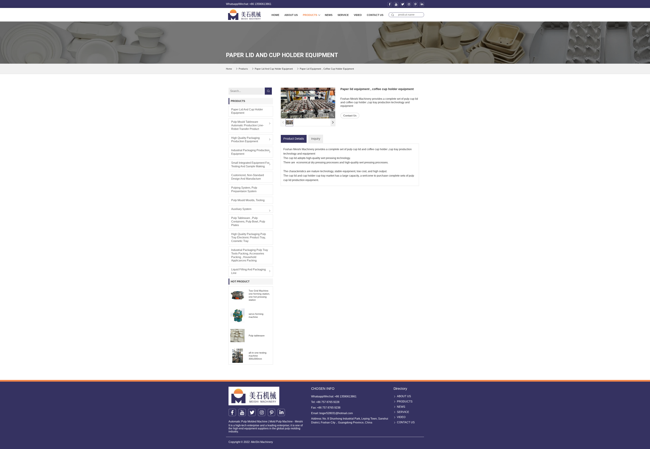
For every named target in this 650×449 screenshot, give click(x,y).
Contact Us (375, 15)
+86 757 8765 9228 (327, 402)
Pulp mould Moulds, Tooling (248, 200)
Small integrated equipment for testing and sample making (250, 164)
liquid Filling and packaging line (248, 271)
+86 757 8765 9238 (328, 407)
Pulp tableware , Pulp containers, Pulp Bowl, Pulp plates (248, 222)
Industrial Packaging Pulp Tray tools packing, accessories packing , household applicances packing (249, 255)
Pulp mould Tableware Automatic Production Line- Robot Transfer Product (247, 125)
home (275, 15)
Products (310, 15)
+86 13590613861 (345, 396)
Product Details (293, 138)
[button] (333, 122)
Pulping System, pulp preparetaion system (244, 189)
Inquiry (315, 138)
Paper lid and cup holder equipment (274, 69)
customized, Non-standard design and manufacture (247, 177)
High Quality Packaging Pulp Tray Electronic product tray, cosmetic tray (248, 238)
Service (343, 15)
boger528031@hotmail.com (336, 413)
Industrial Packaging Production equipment (250, 152)
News (328, 15)
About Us (291, 15)
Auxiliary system (241, 209)
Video (358, 15)
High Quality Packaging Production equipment (245, 139)
